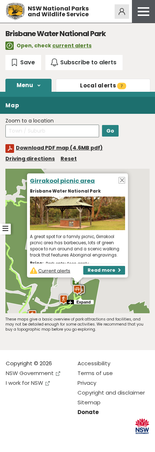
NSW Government (30, 373)
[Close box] (122, 180)
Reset (69, 158)
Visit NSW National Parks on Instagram (28, 440)
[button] (77, 290)
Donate (88, 412)
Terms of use (95, 373)
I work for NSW (24, 383)
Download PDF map (59, 147)
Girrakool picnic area (62, 181)
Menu (25, 85)
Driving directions (30, 158)
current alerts (72, 45)
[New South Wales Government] (142, 426)
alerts (101, 85)
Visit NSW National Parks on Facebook (12, 440)
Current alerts (54, 270)
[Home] (15, 11)
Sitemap (89, 402)
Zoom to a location (29, 120)
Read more (101, 270)
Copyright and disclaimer (111, 392)
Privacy (87, 383)
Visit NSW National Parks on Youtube (43, 440)
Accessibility (94, 363)
